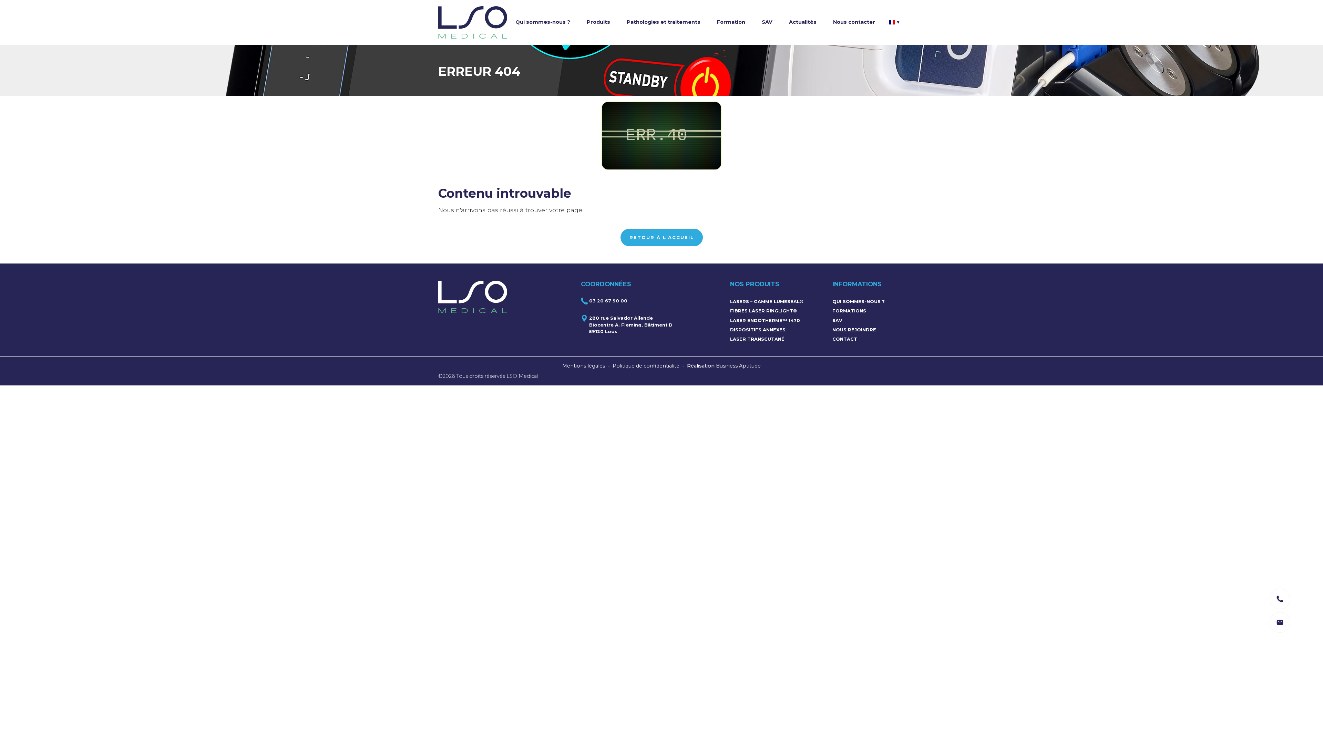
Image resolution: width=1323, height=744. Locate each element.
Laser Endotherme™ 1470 (765, 320)
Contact (844, 339)
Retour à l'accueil (661, 237)
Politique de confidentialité (646, 366)
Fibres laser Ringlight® (763, 310)
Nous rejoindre (854, 329)
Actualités (803, 22)
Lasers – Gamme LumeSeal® (766, 301)
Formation (731, 22)
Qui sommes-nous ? (542, 22)
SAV (767, 22)
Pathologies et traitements (663, 22)
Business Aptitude (738, 366)
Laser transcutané (757, 339)
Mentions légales (583, 366)
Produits (598, 22)
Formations (849, 310)
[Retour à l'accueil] (472, 22)
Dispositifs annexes (758, 329)
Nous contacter (854, 22)
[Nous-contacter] (1280, 599)
